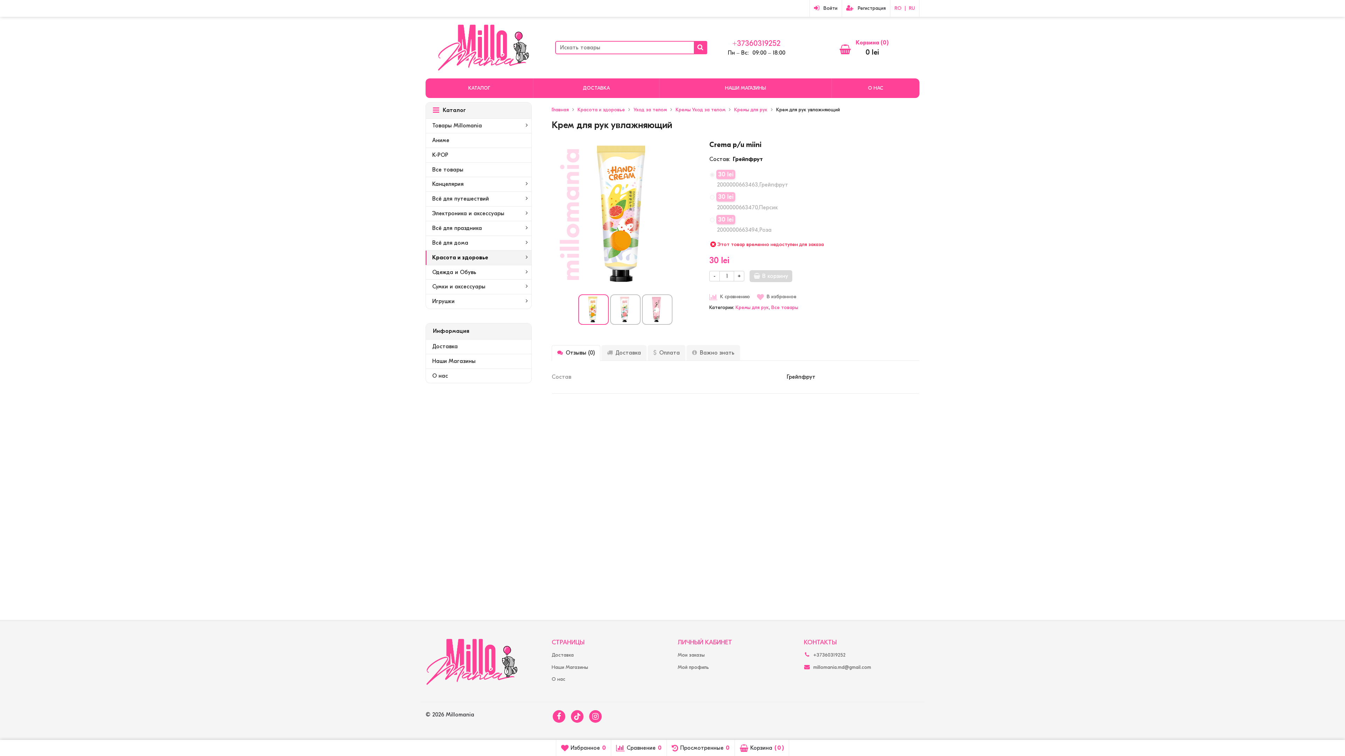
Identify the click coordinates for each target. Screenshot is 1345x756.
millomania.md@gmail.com (842, 667)
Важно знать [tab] (717, 353)
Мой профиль (693, 667)
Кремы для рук (752, 307)
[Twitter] (577, 716)
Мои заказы (691, 655)
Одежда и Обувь (454, 272)
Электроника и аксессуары (468, 213)
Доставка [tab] (628, 353)
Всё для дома (450, 243)
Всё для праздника (457, 228)
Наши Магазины (745, 88)
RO (898, 8)
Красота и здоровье (460, 257)
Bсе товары (784, 307)
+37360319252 (756, 43)
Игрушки (443, 301)
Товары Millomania (457, 125)
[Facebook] (559, 716)
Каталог (479, 88)
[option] (593, 309)
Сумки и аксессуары (458, 287)
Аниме (440, 140)
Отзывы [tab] (580, 353)
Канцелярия (448, 184)
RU (912, 8)
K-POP (440, 155)
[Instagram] (595, 716)
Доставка (596, 88)
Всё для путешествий (460, 199)
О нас (875, 88)
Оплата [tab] (669, 353)
